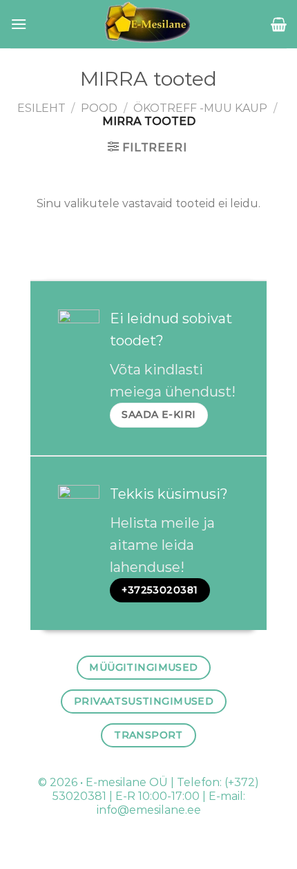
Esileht (41, 108)
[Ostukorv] (279, 24)
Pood (99, 108)
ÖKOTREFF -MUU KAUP (200, 108)
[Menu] (18, 24)
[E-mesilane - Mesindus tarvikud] (149, 24)
